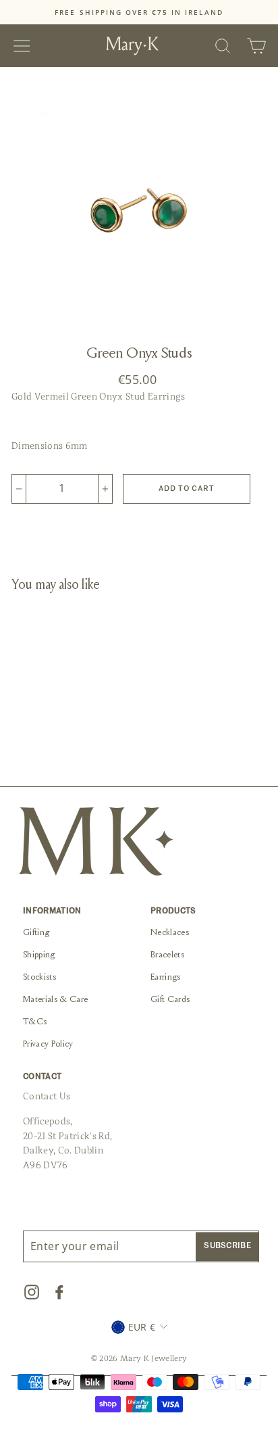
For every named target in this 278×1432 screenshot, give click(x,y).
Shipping (39, 955)
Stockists (39, 977)
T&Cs (35, 1022)
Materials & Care (55, 1000)
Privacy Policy (48, 1044)
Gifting (36, 933)
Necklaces (169, 933)
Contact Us (46, 1096)
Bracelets (167, 955)
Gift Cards (170, 1000)
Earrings (165, 977)
